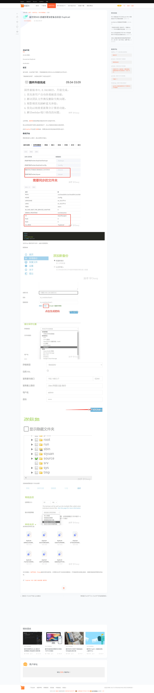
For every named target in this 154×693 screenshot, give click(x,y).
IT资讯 (44, 6)
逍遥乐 (57, 691)
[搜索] (124, 5)
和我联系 (46, 687)
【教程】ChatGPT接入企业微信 (31, 596)
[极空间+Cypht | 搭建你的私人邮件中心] (95, 638)
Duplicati (28, 129)
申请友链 (58, 687)
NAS (32, 580)
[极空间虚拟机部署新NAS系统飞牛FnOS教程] (53, 638)
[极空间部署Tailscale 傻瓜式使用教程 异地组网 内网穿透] (32, 638)
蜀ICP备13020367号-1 (70, 691)
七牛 (103, 691)
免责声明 (39, 687)
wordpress (72, 6)
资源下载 (81, 6)
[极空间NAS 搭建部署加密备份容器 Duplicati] (52, 97)
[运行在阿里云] (94, 691)
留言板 (52, 687)
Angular (22, 1)
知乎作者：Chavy (36, 572)
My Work (41, 1)
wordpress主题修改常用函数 (119, 22)
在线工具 (28, 1)
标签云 (64, 687)
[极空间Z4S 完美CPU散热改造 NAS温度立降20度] (74, 638)
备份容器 (39, 580)
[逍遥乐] (25, 5)
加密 (37, 129)
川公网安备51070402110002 (83, 691)
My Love (35, 1)
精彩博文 (90, 6)
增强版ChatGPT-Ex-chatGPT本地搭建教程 (93, 596)
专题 (47, 1)
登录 (61, 672)
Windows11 (61, 6)
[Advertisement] (64, 35)
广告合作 (32, 687)
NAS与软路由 (27, 21)
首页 (37, 6)
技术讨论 (52, 6)
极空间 (31, 121)
